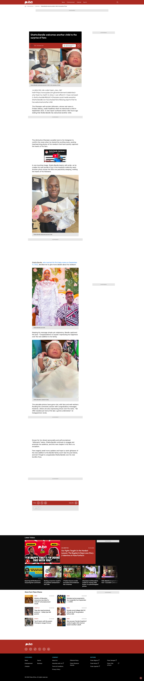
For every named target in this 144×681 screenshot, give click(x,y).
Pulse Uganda (94, 666)
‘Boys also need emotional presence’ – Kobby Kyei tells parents (42, 612)
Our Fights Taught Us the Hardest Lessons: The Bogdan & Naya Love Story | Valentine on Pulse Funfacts (77, 553)
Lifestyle (79, 2)
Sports (85, 2)
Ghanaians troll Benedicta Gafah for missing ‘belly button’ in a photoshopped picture (90, 583)
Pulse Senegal (111, 660)
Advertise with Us (57, 663)
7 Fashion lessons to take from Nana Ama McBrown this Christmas (71, 582)
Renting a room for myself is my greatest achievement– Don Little (52, 582)
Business (39, 663)
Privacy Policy (56, 669)
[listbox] (72, 577)
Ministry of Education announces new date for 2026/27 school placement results (42, 600)
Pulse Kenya (93, 663)
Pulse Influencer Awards (74, 664)
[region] (72, 577)
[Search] (117, 2)
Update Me (37, 508)
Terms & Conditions (57, 666)
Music (26, 578)
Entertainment (71, 2)
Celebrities (37, 6)
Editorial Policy (74, 660)
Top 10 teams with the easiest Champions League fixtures (43, 622)
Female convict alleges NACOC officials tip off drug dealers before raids (76, 612)
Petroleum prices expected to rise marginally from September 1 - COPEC (76, 600)
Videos (46, 578)
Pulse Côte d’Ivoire (110, 664)
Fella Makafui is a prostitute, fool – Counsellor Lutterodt (110, 581)
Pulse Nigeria (94, 660)
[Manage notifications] (141, 678)
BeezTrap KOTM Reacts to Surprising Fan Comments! (33, 581)
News (63, 2)
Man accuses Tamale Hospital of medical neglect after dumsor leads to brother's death (76, 623)
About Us (54, 660)
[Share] (78, 45)
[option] (33, 577)
